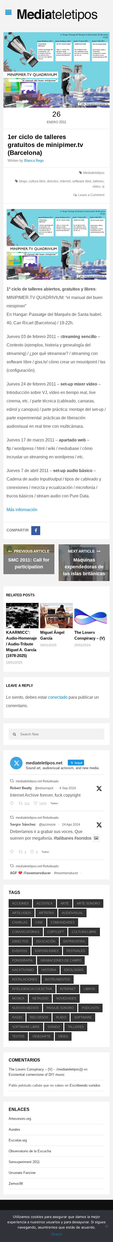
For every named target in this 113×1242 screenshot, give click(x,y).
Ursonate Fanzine (22, 1173)
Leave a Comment (91, 195)
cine (39, 922)
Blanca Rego (34, 161)
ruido (61, 1017)
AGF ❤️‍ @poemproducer (30, 873)
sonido (54, 1027)
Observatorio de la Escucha (30, 1151)
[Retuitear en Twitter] (12, 781)
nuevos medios (25, 1008)
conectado (58, 697)
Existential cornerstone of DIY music (37, 1075)
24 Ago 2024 (71, 824)
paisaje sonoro (60, 1008)
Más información (22, 509)
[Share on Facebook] (35, 530)
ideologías (73, 970)
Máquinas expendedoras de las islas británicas (84, 566)
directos (52, 181)
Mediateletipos (93, 173)
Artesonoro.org (20, 1119)
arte (64, 903)
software (83, 1017)
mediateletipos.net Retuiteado (37, 781)
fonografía (22, 960)
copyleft (55, 932)
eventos (19, 951)
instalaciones (24, 979)
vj (103, 186)
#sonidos (82, 838)
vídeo (96, 186)
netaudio (40, 998)
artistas (46, 913)
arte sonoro (88, 903)
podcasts (90, 1008)
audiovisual (72, 913)
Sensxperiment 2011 (24, 1162)
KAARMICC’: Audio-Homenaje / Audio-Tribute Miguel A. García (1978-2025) (21, 644)
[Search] (14, 734)
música (18, 998)
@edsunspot (44, 788)
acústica (45, 903)
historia (49, 970)
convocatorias (25, 932)
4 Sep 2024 (67, 788)
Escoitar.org (18, 1140)
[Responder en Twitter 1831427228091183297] (13, 804)
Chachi (56, 1234)
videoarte (41, 1036)
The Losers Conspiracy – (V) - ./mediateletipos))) (46, 1069)
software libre (81, 181)
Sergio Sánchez (23, 824)
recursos (39, 1017)
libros (89, 989)
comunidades (63, 922)
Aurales (14, 1129)
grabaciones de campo (60, 960)
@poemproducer (66, 873)
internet (65, 181)
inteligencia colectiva (32, 989)
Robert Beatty (21, 788)
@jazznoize (47, 824)
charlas (19, 922)
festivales (75, 951)
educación (45, 941)
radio (17, 1017)
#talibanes (63, 838)
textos (18, 1036)
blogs (23, 181)
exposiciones (47, 951)
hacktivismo (23, 970)
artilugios (21, 913)
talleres (98, 181)
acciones (20, 903)
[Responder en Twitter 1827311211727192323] (13, 852)
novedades (66, 998)
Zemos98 (16, 1184)
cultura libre (37, 181)
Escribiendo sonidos (85, 1085)
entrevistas (74, 941)
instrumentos (57, 979)
